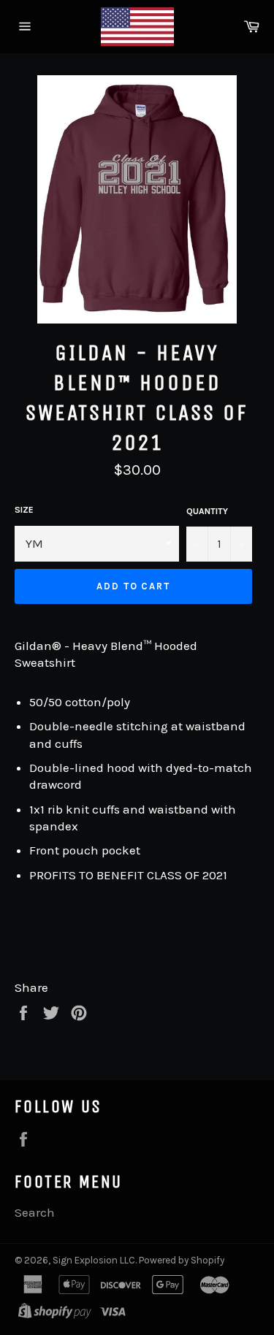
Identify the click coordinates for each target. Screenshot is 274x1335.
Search (35, 1212)
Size (24, 510)
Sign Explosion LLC (94, 1260)
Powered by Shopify (181, 1260)
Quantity (207, 511)
